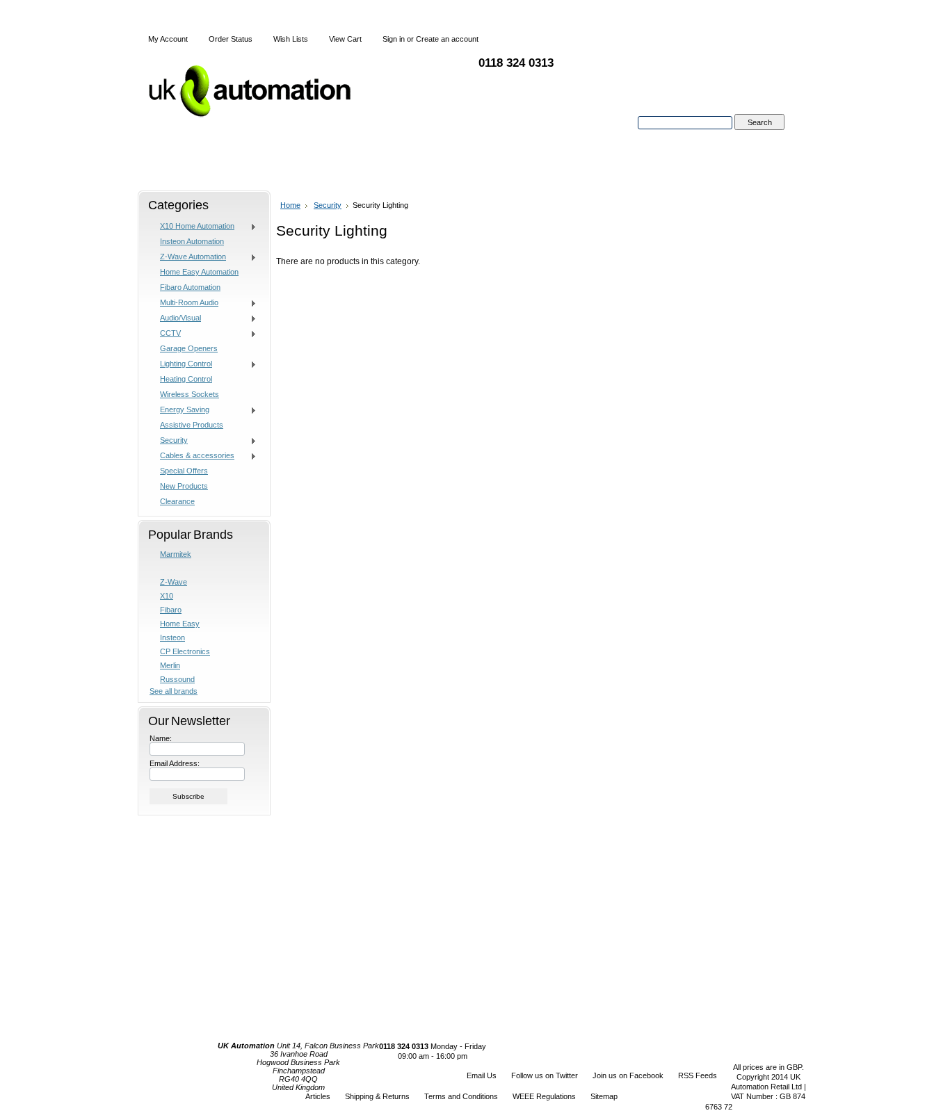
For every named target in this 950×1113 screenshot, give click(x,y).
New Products (184, 486)
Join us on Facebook (628, 1075)
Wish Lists (290, 39)
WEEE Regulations (544, 1096)
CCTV (165, 334)
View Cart (345, 39)
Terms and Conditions (461, 1096)
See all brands (174, 691)
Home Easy (180, 623)
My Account (168, 39)
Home (290, 205)
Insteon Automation (192, 241)
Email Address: (175, 763)
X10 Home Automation (192, 226)
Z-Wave (173, 582)
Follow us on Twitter (544, 1075)
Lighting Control (181, 364)
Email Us (482, 1075)
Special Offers (184, 470)
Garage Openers (189, 348)
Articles (317, 1096)
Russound (177, 679)
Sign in (394, 39)
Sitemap (604, 1096)
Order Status (230, 39)
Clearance (177, 501)
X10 (166, 596)
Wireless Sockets (189, 394)
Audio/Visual (175, 318)
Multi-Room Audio (184, 303)
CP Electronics (185, 651)
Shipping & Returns (377, 1096)
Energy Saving (179, 410)
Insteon (172, 637)
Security (169, 441)
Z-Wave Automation (188, 257)
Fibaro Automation (190, 287)
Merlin (170, 665)
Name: (161, 738)
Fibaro (171, 610)
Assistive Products (191, 425)
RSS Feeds (697, 1075)
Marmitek (175, 554)
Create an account (447, 39)
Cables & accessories (192, 456)
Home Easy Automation (199, 272)
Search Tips (759, 138)
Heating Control (186, 379)
